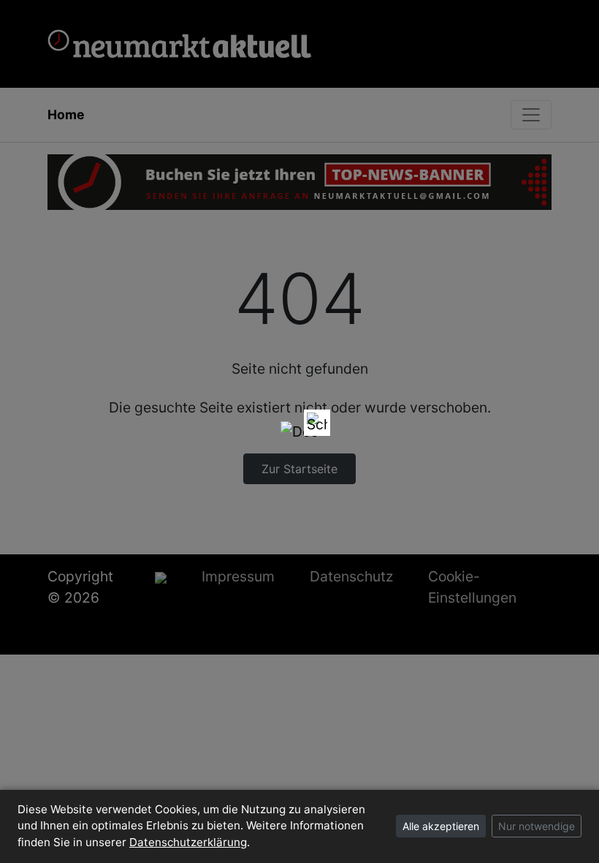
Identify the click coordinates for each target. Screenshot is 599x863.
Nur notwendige (536, 826)
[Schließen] (317, 423)
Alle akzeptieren (440, 826)
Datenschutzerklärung (188, 842)
